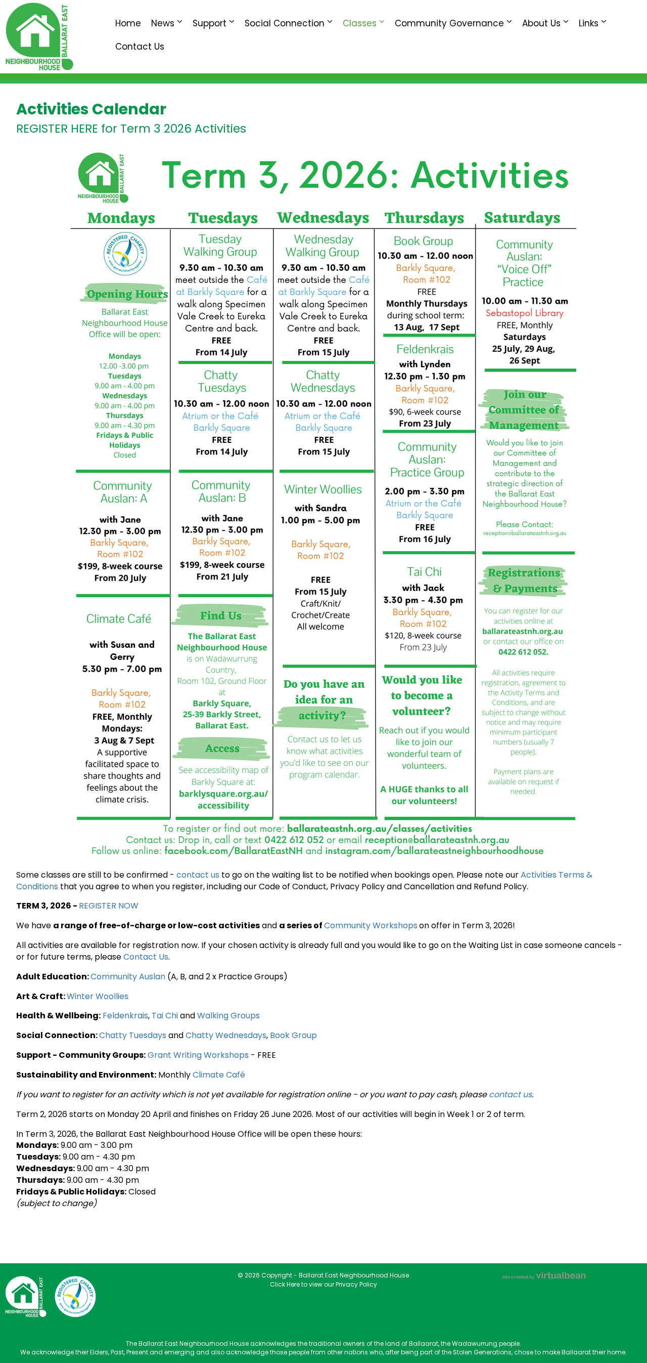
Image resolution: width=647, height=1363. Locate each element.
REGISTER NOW (108, 906)
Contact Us (145, 957)
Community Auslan (127, 976)
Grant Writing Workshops (198, 1055)
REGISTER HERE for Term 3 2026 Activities (131, 128)
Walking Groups (228, 1015)
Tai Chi (165, 1015)
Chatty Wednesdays (226, 1035)
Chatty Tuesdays (132, 1035)
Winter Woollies (100, 996)
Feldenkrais (125, 1015)
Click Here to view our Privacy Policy (323, 1284)
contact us (198, 875)
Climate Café (219, 1075)
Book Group (293, 1035)
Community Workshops (371, 925)
